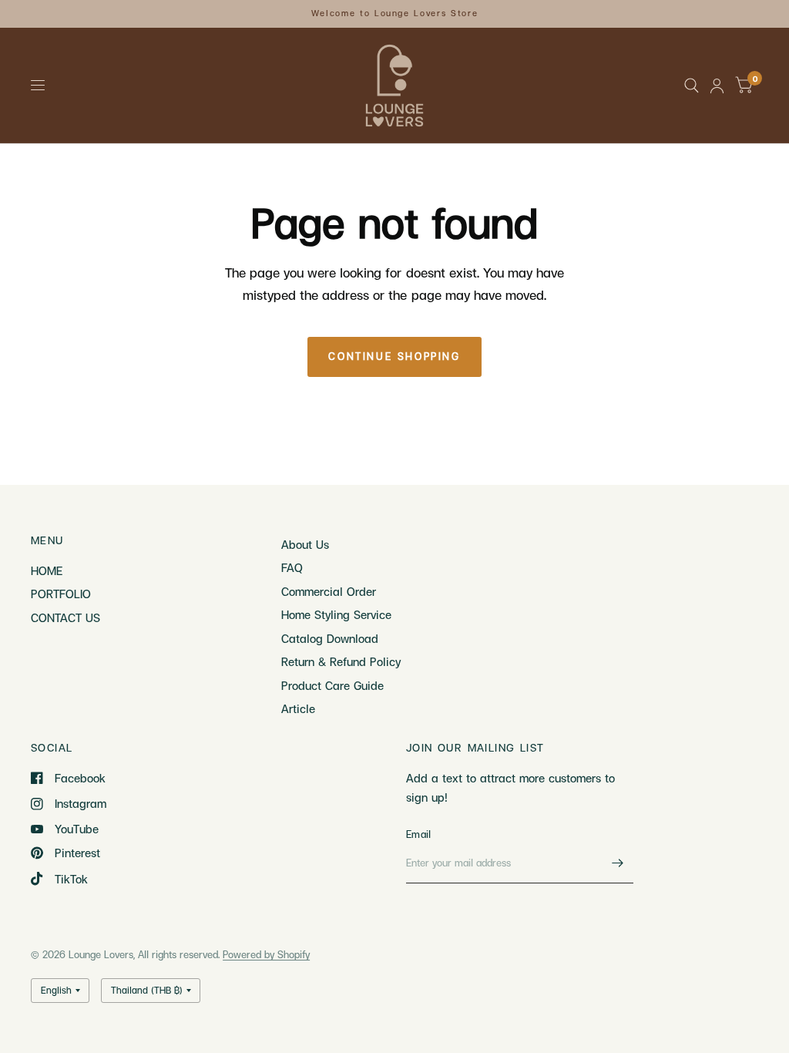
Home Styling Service (336, 614)
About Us (305, 544)
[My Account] (717, 85)
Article (298, 708)
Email (418, 834)
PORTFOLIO (61, 593)
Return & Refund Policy (341, 661)
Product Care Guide (332, 685)
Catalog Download (329, 638)
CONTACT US (65, 617)
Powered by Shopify (266, 954)
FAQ (292, 567)
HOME (46, 570)
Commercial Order (328, 591)
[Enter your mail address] (618, 863)
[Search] (691, 85)
